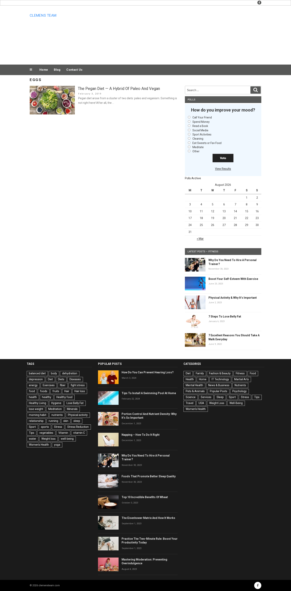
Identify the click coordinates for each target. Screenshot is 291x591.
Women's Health (39, 444)
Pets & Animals (195, 391)
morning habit (37, 415)
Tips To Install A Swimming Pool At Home (149, 393)
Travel (189, 403)
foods (43, 391)
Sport (32, 426)
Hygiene (56, 403)
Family (200, 373)
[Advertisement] (185, 34)
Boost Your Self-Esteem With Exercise (233, 278)
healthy (46, 397)
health (33, 397)
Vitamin (63, 432)
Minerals (72, 409)
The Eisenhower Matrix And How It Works (148, 518)
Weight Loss (216, 403)
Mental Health (194, 385)
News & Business (218, 385)
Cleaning (197, 138)
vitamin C (79, 432)
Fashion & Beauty (220, 373)
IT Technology (220, 379)
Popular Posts (218, 391)
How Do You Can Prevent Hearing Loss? (148, 372)
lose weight (36, 409)
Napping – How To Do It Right (141, 434)
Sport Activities (201, 134)
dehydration (69, 373)
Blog (57, 69)
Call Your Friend (202, 117)
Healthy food (64, 397)
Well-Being (236, 403)
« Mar (200, 238)
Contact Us (74, 69)
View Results (223, 168)
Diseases (75, 379)
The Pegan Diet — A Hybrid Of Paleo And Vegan (119, 88)
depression (36, 379)
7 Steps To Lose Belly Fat (224, 316)
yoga (57, 444)
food (32, 391)
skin (65, 420)
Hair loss (79, 391)
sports (45, 426)
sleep (76, 420)
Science (191, 397)
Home (43, 69)
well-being (67, 438)
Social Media (200, 130)
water (32, 438)
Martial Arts (241, 379)
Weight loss (48, 438)
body (54, 373)
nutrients (57, 415)
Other (196, 151)
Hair (66, 391)
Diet (50, 379)
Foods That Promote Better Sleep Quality (149, 476)
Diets (61, 379)
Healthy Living (37, 403)
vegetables (46, 432)
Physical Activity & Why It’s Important (232, 297)
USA (201, 403)
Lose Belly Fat (75, 403)
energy (33, 385)
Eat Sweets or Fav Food (207, 143)
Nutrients (240, 385)
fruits (55, 391)
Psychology (239, 391)
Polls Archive (193, 178)
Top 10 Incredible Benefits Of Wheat (145, 497)
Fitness (240, 373)
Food (253, 373)
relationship (36, 420)
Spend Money (201, 121)
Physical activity (78, 415)
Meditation (55, 409)
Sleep (220, 397)
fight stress (78, 385)
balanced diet (37, 373)
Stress (58, 426)
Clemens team (43, 15)
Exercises (49, 385)
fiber (63, 385)
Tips (31, 432)
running (53, 420)
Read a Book (200, 126)
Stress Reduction (78, 426)
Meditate (198, 147)
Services (206, 397)
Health (190, 379)
